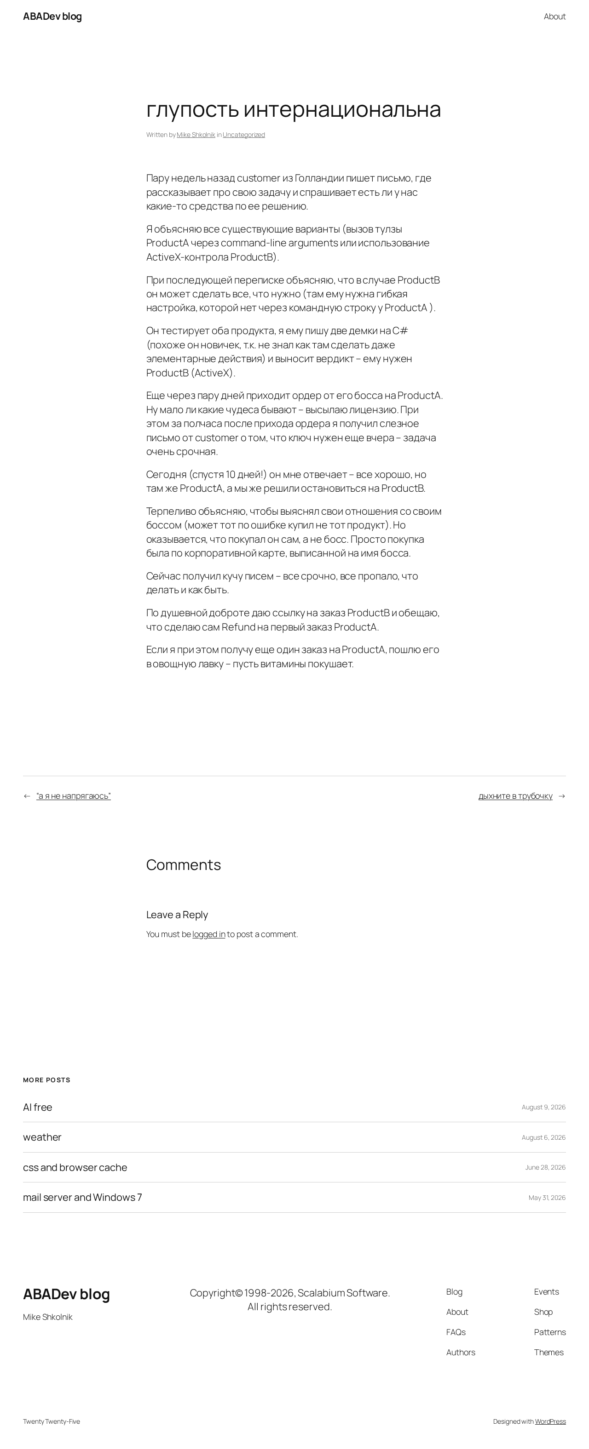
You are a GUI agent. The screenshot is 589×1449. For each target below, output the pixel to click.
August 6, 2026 (544, 1137)
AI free (37, 1107)
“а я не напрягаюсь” (73, 795)
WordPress (550, 1421)
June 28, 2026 (545, 1167)
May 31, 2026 (547, 1197)
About (555, 16)
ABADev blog (52, 16)
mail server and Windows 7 (82, 1197)
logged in (208, 933)
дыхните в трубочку (516, 795)
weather (42, 1136)
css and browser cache (75, 1167)
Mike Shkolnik (196, 134)
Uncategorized (244, 134)
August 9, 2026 (544, 1106)
